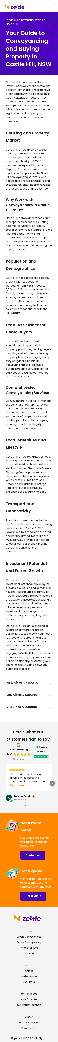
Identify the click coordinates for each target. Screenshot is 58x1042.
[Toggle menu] (51, 7)
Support (29, 1017)
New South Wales (32, 20)
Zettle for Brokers (29, 999)
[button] (5, 783)
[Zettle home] (14, 7)
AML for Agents (29, 994)
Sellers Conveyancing (29, 942)
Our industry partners (29, 1005)
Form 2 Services (29, 947)
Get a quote (33, 896)
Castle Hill (12, 24)
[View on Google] (9, 798)
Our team (29, 953)
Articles (29, 971)
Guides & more (29, 976)
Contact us (32, 855)
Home (29, 931)
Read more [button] (17, 785)
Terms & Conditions (29, 1022)
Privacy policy (29, 1028)
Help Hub (29, 965)
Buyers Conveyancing (29, 936)
